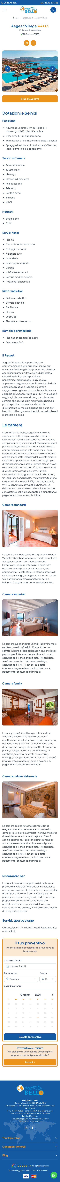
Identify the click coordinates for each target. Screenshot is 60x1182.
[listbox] (21, 979)
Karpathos (26, 18)
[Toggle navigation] (4, 9)
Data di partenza (12, 985)
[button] (26, 43)
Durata (43, 973)
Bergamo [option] (14, 979)
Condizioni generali (13, 1146)
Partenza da (10, 973)
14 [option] (46, 979)
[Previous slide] (7, 69)
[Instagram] (26, 1127)
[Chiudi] (33, 43)
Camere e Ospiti (12, 960)
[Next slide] (52, 69)
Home (15, 18)
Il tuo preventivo (30, 98)
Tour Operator (11, 1138)
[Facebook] (32, 1127)
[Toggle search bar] (53, 10)
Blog (5, 1155)
